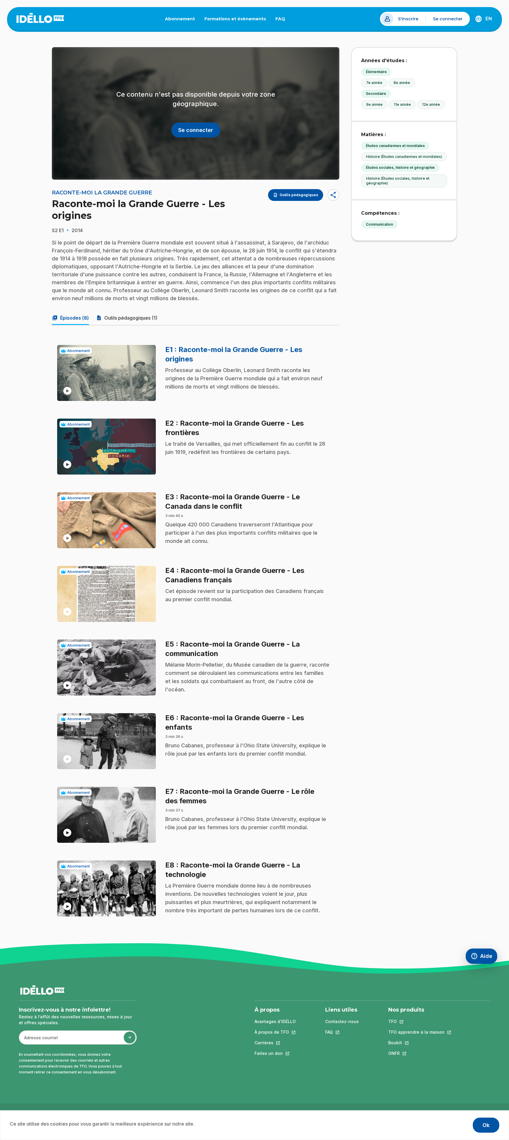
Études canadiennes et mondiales (395, 145)
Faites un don (275, 1053)
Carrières (275, 1042)
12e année (431, 104)
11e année (402, 104)
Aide (484, 957)
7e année (374, 82)
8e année (402, 82)
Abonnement (180, 19)
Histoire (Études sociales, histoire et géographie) (397, 180)
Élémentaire (376, 72)
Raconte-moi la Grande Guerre (102, 192)
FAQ (282, 20)
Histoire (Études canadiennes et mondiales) (404, 156)
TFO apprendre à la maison (416, 1032)
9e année (374, 104)
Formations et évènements (235, 19)
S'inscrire (408, 19)
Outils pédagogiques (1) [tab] (126, 317)
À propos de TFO (275, 1032)
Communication (379, 224)
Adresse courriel (38, 1040)
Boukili (416, 1042)
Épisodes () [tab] (70, 317)
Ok (486, 1125)
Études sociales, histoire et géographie (400, 167)
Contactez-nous (342, 1021)
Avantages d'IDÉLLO (275, 1021)
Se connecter (447, 19)
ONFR (416, 1053)
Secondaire (376, 93)
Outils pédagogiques (295, 195)
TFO (416, 1021)
